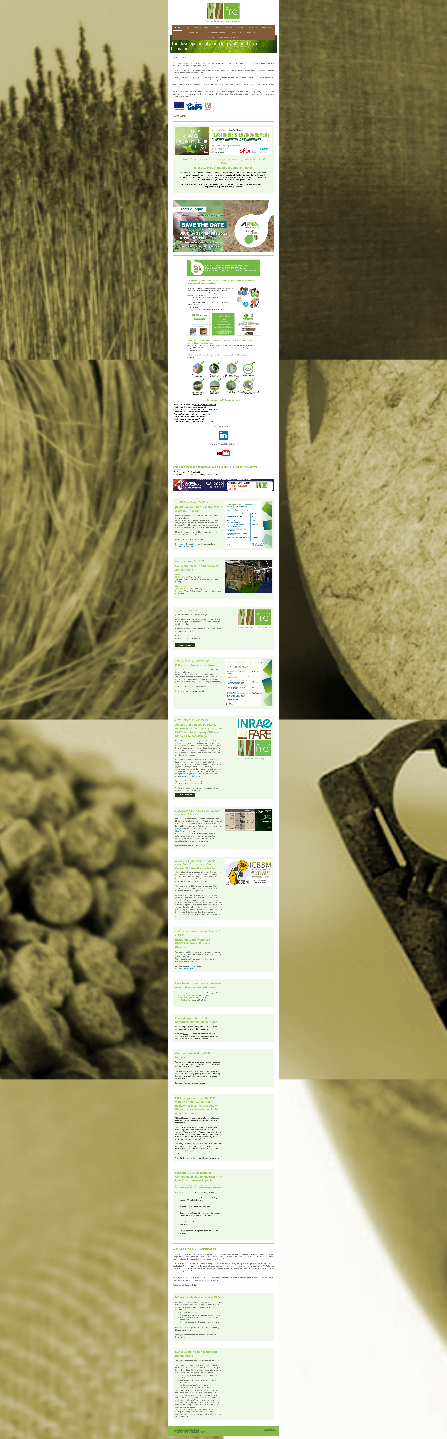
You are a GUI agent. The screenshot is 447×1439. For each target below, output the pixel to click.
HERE (185, 1034)
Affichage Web (269, 1430)
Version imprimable (181, 1430)
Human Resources (185, 645)
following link (204, 1029)
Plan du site (194, 1430)
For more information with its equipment (190, 1083)
